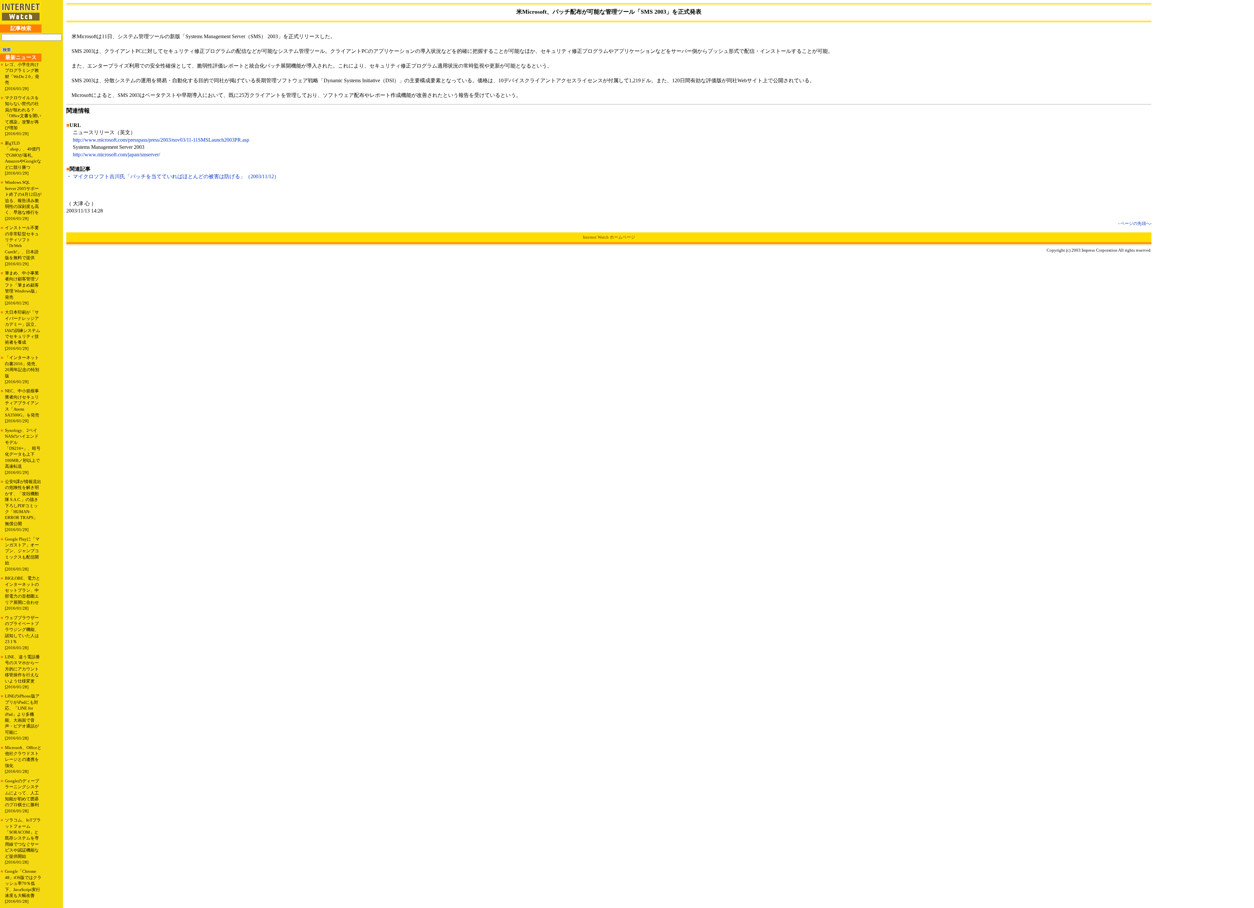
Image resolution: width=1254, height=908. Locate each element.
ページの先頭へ (1135, 223)
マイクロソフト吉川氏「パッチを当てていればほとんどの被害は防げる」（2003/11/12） (176, 176)
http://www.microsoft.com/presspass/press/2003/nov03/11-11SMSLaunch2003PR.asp (161, 140)
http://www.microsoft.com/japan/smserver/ (116, 154)
